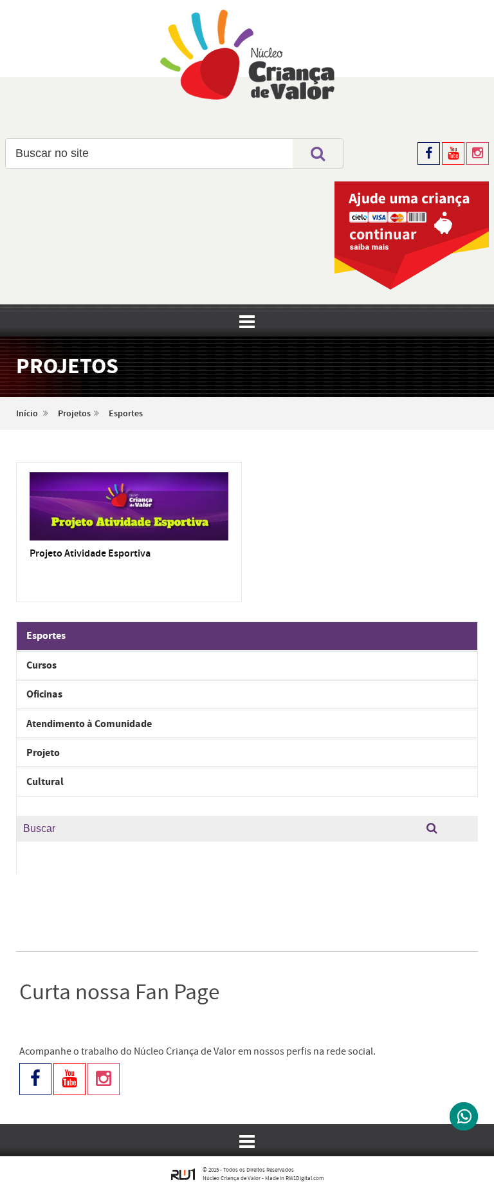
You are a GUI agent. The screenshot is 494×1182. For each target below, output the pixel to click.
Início (27, 414)
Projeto (43, 753)
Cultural (45, 782)
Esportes (126, 414)
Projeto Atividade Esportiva (90, 553)
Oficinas (44, 694)
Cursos (41, 665)
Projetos (74, 414)
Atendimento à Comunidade (89, 724)
